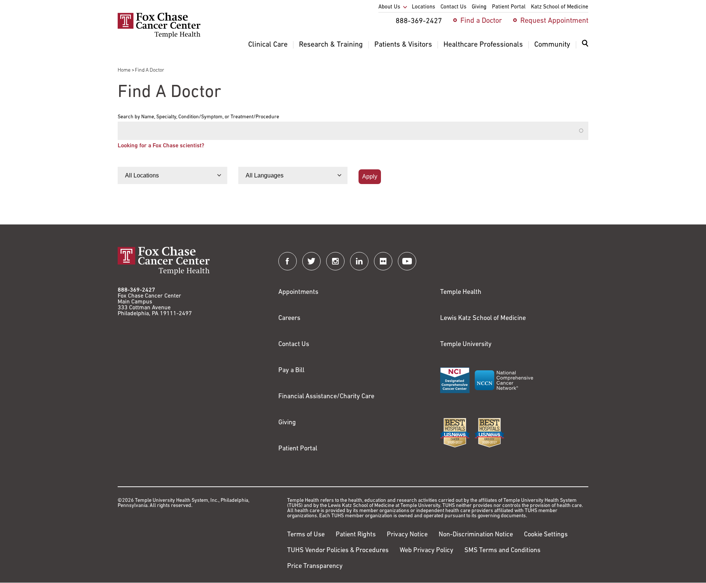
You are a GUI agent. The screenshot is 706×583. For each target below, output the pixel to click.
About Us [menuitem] (389, 7)
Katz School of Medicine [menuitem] (559, 7)
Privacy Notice (407, 535)
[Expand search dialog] (585, 45)
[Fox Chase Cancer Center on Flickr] (383, 261)
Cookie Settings (546, 535)
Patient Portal (297, 449)
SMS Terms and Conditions (502, 550)
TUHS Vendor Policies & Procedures (338, 550)
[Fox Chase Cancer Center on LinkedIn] (359, 261)
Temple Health (460, 292)
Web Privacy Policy (426, 550)
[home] (159, 37)
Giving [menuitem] (479, 7)
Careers (289, 318)
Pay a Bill (291, 370)
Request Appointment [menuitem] (554, 21)
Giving (287, 423)
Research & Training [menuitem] (331, 44)
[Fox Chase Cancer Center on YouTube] (407, 261)
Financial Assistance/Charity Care (326, 396)
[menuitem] (585, 48)
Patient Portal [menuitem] (508, 7)
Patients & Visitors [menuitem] (403, 44)
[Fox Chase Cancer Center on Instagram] (335, 261)
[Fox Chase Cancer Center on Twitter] (311, 261)
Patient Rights (356, 535)
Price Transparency (315, 566)
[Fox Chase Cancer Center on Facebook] (287, 261)
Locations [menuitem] (423, 7)
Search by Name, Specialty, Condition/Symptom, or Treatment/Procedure (198, 117)
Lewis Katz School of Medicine (483, 318)
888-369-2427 (136, 290)
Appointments (298, 292)
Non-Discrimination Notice (476, 535)
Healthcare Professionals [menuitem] (483, 44)
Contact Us (293, 344)
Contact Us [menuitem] (453, 7)
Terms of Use (306, 535)
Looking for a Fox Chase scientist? (161, 146)
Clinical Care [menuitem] (268, 44)
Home (124, 70)
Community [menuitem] (552, 44)
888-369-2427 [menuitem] (419, 21)
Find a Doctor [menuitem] (481, 21)
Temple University (466, 344)
